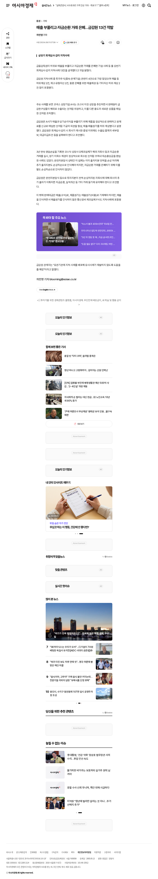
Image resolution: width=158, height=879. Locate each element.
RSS (72, 852)
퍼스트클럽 (44, 852)
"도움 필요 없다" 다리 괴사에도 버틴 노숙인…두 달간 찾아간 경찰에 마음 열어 (98, 244)
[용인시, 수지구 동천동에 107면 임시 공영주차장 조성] (104, 699)
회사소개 (9, 852)
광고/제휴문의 (21, 852)
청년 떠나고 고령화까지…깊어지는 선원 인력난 (86, 370)
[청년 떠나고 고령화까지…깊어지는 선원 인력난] (54, 375)
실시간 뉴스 (46, 5)
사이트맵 (117, 852)
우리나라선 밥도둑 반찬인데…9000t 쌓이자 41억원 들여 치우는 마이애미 (98, 230)
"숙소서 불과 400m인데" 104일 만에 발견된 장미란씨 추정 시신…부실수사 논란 (98, 224)
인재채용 (33, 852)
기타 (45, 21)
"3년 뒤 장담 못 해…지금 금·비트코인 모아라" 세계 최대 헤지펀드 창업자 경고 (98, 237)
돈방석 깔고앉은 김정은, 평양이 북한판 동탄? (89, 756)
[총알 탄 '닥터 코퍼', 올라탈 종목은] (54, 361)
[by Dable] (107, 713)
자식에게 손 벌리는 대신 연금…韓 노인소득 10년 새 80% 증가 (87, 399)
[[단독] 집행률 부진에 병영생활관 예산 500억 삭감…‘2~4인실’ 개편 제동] (54, 390)
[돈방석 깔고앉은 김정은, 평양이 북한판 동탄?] (55, 762)
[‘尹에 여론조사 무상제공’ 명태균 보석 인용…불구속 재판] (54, 418)
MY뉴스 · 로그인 (131, 5)
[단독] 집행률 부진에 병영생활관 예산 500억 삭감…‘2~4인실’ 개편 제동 (86, 384)
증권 (38, 21)
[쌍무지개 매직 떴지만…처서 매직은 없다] (55, 808)
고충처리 (107, 852)
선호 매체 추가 (71, 42)
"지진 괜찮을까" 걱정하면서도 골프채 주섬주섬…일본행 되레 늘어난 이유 (89, 787)
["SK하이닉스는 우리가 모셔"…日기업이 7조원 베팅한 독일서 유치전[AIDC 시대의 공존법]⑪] (104, 654)
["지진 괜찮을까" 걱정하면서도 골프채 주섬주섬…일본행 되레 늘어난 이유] (55, 793)
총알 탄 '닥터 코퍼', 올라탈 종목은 (80, 356)
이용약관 (97, 852)
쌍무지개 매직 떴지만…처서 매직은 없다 (87, 802)
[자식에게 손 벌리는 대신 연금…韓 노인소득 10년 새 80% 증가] (54, 404)
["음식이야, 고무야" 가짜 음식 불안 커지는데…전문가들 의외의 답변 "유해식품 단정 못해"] (104, 684)
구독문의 (54, 852)
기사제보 (64, 852)
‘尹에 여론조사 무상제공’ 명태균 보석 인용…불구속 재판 (88, 413)
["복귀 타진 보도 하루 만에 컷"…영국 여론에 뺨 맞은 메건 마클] (104, 669)
